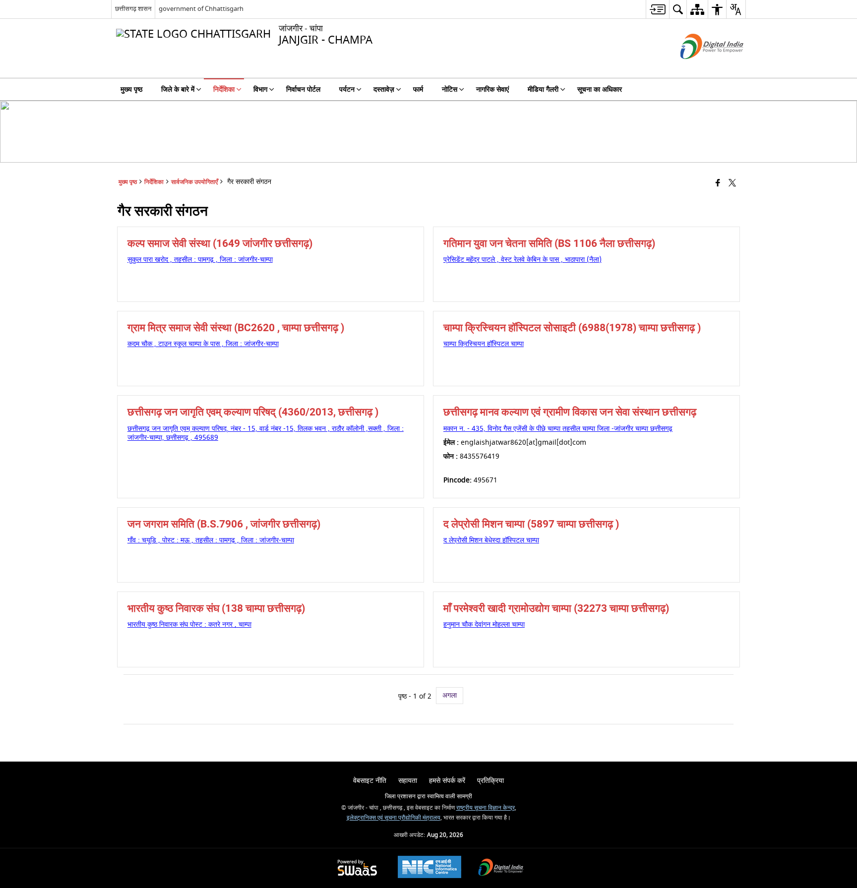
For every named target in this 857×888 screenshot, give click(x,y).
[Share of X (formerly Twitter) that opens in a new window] (732, 183)
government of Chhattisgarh (201, 8)
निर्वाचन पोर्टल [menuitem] (303, 89)
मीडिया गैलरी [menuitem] (543, 89)
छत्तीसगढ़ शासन (133, 8)
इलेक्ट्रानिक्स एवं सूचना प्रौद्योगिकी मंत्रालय (393, 818)
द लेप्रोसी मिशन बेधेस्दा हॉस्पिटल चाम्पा (491, 540)
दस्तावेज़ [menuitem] (383, 89)
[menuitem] (657, 9)
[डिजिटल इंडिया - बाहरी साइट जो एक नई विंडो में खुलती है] (699, 67)
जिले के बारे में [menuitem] (177, 89)
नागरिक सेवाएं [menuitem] (492, 89)
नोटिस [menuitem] (449, 89)
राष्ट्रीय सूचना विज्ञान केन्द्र (485, 808)
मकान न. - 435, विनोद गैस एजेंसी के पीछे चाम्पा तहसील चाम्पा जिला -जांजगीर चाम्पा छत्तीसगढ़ (558, 428)
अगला (449, 695)
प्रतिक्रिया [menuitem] (490, 780)
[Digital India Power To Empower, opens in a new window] (501, 868)
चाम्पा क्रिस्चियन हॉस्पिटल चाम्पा (483, 344)
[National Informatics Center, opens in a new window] (429, 868)
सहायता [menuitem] (407, 780)
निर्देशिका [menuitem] (224, 89)
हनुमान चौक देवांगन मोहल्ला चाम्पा (484, 624)
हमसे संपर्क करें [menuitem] (447, 780)
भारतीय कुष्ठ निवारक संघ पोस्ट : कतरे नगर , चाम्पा (189, 624)
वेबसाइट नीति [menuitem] (369, 780)
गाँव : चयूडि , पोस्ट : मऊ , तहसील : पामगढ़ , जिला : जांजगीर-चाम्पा (210, 540)
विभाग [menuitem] (260, 89)
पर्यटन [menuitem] (347, 89)
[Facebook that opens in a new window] (718, 183)
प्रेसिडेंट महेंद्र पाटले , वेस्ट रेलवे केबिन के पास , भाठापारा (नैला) (522, 259)
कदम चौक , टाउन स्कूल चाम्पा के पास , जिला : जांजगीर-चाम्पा (203, 344)
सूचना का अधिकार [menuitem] (599, 89)
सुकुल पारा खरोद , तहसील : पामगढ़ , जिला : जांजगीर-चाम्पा (200, 259)
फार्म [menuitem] (418, 89)
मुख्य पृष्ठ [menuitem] (131, 89)
